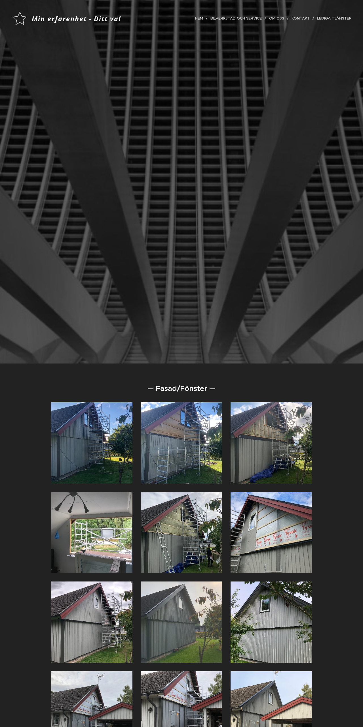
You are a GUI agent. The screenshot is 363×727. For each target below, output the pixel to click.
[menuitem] (201, 18)
